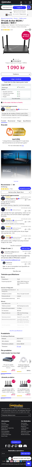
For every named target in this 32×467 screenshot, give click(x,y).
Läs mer (16, 181)
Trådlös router (22, 18)
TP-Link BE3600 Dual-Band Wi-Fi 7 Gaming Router (23, 390)
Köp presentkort (25, 433)
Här (23, 145)
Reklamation (4, 429)
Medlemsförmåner (25, 434)
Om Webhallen (24, 424)
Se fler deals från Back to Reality (13, 102)
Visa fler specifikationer (16, 330)
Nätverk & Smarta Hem (7, 18)
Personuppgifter (5, 431)
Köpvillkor (3, 423)
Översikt (3, 121)
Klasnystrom (9, 220)
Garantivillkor (4, 426)
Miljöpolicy (23, 426)
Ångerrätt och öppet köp (7, 428)
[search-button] (29, 7)
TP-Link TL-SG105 (8, 365)
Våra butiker (24, 423)
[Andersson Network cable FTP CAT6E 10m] (24, 360)
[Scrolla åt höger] (30, 361)
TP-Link (19, 346)
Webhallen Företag (26, 431)
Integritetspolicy (5, 433)
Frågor (19, 121)
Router (16, 18)
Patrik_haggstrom (11, 109)
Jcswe (7, 237)
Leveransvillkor (5, 424)
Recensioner (11, 121)
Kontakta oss (16, 442)
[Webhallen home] (6, 2)
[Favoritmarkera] (2, 91)
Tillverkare (23, 429)
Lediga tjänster (25, 428)
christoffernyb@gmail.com (11, 251)
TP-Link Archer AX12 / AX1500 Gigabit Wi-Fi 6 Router (8, 390)
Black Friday (4, 436)
